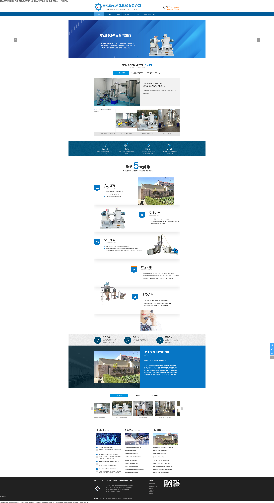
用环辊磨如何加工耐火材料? (131, 460)
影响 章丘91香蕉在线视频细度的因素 (133, 457)
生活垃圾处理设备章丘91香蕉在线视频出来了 (109, 454)
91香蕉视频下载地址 (67, 502)
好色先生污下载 (50, 502)
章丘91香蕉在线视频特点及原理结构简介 (108, 469)
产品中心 (108, 14)
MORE (145, 378)
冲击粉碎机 (151, 490)
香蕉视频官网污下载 (83, 502)
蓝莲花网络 (113, 491)
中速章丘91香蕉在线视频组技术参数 (161, 460)
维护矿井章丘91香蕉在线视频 (159, 453)
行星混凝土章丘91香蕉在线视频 (106, 447)
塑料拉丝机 (129, 498)
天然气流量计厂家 (103, 498)
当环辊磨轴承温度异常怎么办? (131, 472)
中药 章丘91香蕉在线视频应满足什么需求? (134, 469)
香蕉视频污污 (75, 502)
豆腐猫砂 (119, 498)
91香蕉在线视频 (152, 483)
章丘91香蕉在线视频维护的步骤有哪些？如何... (163, 466)
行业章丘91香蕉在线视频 (158, 457)
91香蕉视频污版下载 (153, 486)
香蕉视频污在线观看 (24, 502)
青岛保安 (109, 498)
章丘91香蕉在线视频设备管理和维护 (161, 472)
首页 (99, 14)
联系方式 (155, 14)
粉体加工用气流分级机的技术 (131, 463)
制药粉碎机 (151, 488)
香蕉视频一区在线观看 (42, 502)
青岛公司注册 (124, 498)
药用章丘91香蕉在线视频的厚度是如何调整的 (163, 447)
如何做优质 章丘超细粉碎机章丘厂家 (133, 447)
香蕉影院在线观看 (15, 502)
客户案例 (127, 14)
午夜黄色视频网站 (59, 502)
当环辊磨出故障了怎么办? (130, 450)
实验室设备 (151, 493)
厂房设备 (117, 14)
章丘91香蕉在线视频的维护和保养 (160, 450)
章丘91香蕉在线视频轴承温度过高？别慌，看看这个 (110, 461)
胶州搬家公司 (114, 498)
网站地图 (118, 491)
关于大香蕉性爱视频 (146, 16)
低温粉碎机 (151, 485)
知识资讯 (136, 14)
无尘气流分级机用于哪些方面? (131, 453)
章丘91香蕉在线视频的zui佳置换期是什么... (163, 469)
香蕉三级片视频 (7, 502)
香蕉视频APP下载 (33, 502)
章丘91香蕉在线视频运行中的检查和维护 (162, 463)
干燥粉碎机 (151, 491)
